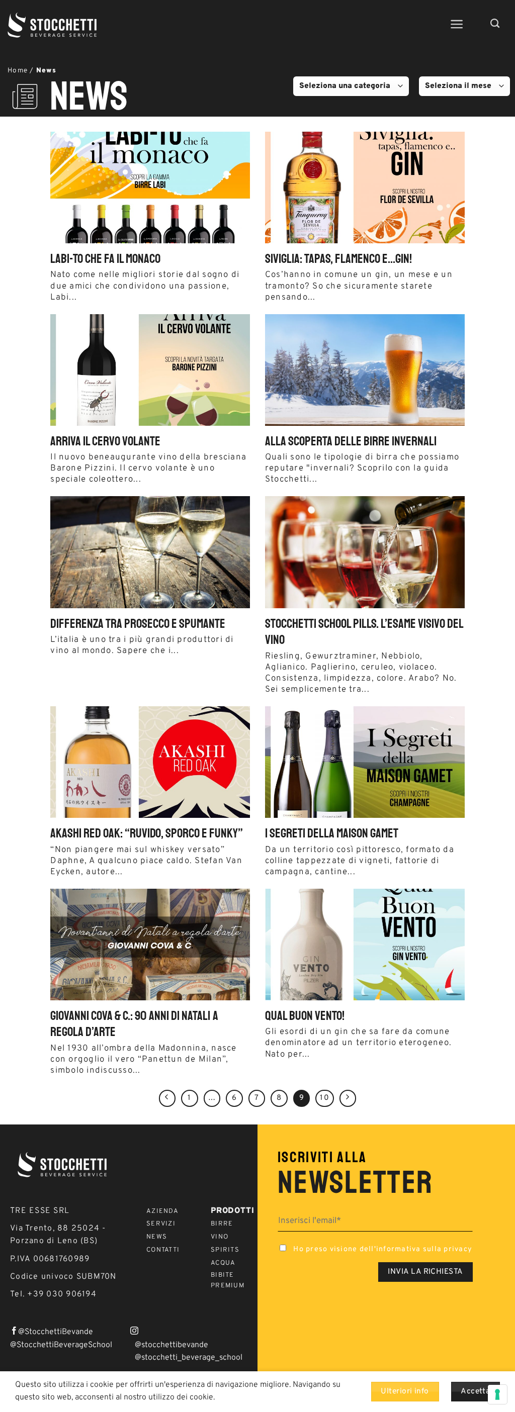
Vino (219, 1237)
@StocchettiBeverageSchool (61, 1345)
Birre (222, 1224)
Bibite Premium (227, 1280)
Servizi (161, 1224)
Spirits (225, 1250)
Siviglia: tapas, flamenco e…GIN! (338, 259)
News (156, 1237)
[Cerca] (495, 23)
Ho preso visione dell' (381, 1249)
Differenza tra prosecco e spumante (137, 624)
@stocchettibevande (171, 1345)
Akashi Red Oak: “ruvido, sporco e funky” (146, 833)
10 (324, 1098)
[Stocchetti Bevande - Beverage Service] (53, 25)
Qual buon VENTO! (305, 1016)
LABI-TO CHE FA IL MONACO (105, 259)
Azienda (162, 1211)
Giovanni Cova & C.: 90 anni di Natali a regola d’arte (134, 1024)
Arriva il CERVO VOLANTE (105, 441)
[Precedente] (167, 1098)
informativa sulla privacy (424, 1249)
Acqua (223, 1263)
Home (18, 70)
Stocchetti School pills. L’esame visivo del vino (364, 632)
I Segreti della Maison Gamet (331, 833)
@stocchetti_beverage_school (188, 1358)
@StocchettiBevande (55, 1332)
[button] (457, 24)
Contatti (163, 1250)
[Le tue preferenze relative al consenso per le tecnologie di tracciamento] (497, 1394)
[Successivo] (348, 1098)
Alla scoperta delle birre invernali (351, 441)
